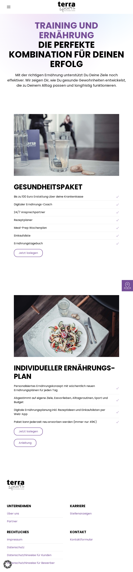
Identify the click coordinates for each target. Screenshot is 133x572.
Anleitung (25, 443)
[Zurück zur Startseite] (66, 7)
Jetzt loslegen (28, 253)
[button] (8, 7)
